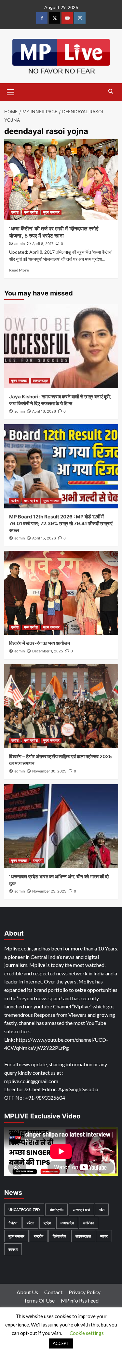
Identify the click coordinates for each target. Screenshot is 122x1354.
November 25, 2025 (49, 891)
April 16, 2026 (44, 411)
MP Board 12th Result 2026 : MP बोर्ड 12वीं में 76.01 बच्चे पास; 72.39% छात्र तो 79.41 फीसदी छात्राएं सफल (61, 523)
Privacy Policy (85, 1292)
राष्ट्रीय (37, 860)
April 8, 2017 (42, 243)
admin (19, 243)
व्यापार (104, 1236)
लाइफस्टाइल (40, 380)
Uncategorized (24, 1209)
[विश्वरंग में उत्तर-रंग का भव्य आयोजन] (61, 593)
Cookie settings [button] (87, 1333)
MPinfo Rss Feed (80, 1300)
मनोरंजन (88, 1223)
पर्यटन (30, 1223)
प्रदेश (15, 212)
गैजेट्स (12, 1223)
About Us (27, 1292)
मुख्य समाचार (51, 212)
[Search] (111, 91)
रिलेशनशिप (59, 1236)
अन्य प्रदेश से (81, 1209)
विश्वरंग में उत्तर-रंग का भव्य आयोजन (39, 643)
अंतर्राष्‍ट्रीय (56, 1209)
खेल (101, 1209)
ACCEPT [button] (61, 1343)
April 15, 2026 (44, 538)
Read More (19, 270)
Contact (53, 1292)
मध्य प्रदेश (31, 212)
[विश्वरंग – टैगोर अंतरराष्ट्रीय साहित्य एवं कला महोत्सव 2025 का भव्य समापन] (61, 706)
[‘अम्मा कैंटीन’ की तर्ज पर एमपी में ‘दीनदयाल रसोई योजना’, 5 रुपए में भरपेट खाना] (61, 179)
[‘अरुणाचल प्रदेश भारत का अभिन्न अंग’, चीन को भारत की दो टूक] (61, 826)
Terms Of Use (39, 1300)
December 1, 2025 (47, 651)
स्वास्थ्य (13, 1249)
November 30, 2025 (49, 771)
